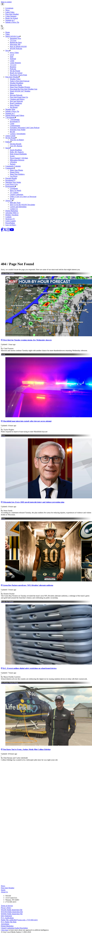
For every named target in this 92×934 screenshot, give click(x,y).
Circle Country (10, 221)
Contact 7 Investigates (17, 134)
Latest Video (9, 12)
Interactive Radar (16, 85)
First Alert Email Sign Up (19, 97)
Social (12, 199)
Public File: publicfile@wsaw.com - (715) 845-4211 (19, 920)
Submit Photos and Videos (14, 115)
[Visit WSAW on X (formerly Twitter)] (5, 230)
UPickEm (13, 162)
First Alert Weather (12, 14)
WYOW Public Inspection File (12, 912)
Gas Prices (13, 176)
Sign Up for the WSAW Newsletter (22, 205)
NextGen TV (10, 219)
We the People (15, 71)
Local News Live (11, 184)
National (13, 59)
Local (12, 55)
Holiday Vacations (11, 215)
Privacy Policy (6, 908)
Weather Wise (10, 109)
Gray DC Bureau (16, 146)
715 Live (13, 40)
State (11, 57)
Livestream (9, 8)
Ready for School (11, 18)
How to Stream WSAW (18, 46)
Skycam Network (16, 95)
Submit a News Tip (12, 22)
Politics (8, 142)
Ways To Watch (15, 190)
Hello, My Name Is (17, 152)
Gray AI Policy (10, 225)
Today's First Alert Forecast (19, 81)
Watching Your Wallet (17, 130)
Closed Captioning (16, 194)
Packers (12, 164)
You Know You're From (18, 75)
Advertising (5, 924)
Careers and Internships (18, 207)
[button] (20, 36)
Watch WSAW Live (12, 36)
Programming (10, 186)
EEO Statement (6, 916)
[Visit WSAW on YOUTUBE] (12, 230)
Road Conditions (16, 103)
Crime (12, 61)
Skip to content (6, 2)
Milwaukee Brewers (17, 160)
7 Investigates (10, 117)
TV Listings (14, 192)
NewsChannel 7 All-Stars (19, 158)
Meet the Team (15, 203)
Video (7, 34)
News (7, 10)
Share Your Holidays (17, 174)
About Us (8, 201)
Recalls (12, 132)
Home (7, 32)
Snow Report (14, 105)
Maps (12, 93)
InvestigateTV (15, 121)
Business (13, 67)
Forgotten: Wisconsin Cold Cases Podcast (24, 128)
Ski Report (14, 107)
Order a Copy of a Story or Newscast (23, 196)
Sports (7, 148)
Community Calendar (13, 166)
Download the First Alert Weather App (23, 89)
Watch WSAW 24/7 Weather (20, 91)
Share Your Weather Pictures (20, 87)
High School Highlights (18, 154)
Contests (8, 217)
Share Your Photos (16, 170)
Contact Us (14, 209)
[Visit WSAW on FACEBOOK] (2, 230)
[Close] (2, 28)
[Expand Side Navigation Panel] (2, 4)
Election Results (15, 144)
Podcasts (13, 69)
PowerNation (10, 223)
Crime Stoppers (10, 16)
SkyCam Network (16, 101)
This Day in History (17, 140)
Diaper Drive (14, 172)
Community (9, 168)
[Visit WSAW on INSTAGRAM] (8, 230)
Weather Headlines (16, 83)
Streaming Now (15, 38)
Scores (12, 156)
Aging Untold (10, 136)
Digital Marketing (11, 211)
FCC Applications (7, 918)
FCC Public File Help (8, 922)
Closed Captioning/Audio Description (14, 928)
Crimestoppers (15, 126)
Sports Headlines (16, 150)
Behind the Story (16, 42)
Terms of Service (7, 906)
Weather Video (15, 79)
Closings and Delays (17, 99)
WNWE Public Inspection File (12, 914)
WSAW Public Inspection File (11, 910)
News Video (14, 53)
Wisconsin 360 (15, 44)
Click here (4, 930)
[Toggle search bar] (2, 26)
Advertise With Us (12, 213)
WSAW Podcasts (16, 48)
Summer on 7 (10, 20)
